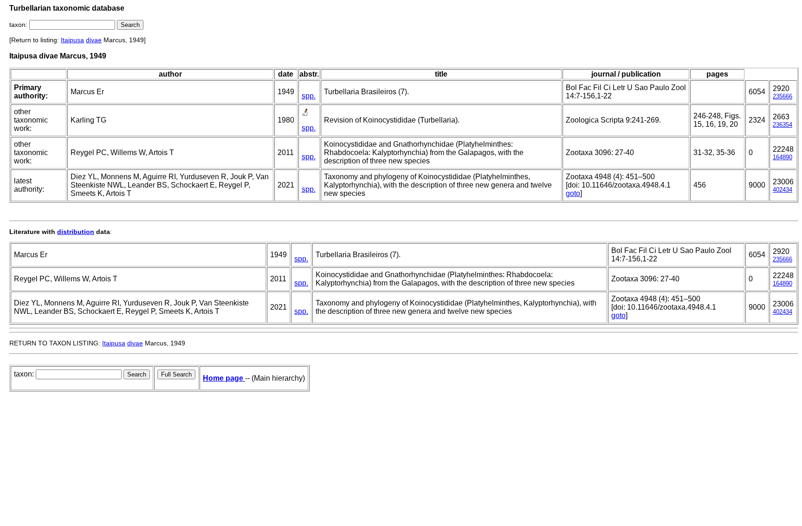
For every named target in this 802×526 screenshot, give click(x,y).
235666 (782, 96)
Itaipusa (72, 40)
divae (94, 40)
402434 (782, 189)
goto (573, 193)
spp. (309, 96)
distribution (75, 231)
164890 (782, 157)
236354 (782, 124)
